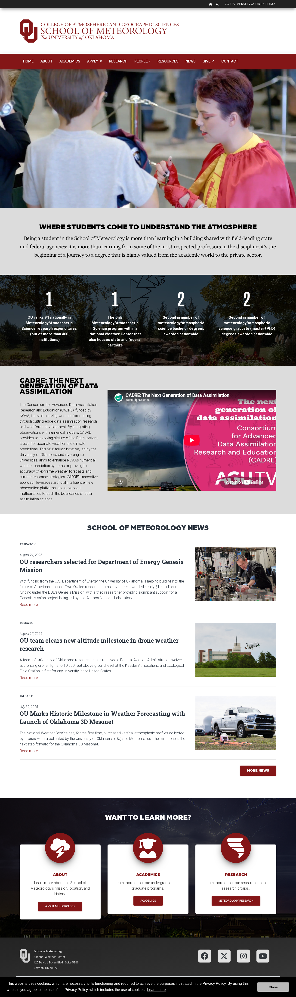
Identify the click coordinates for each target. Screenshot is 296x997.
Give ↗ (208, 61)
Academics (69, 61)
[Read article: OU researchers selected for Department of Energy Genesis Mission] (235, 574)
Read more (29, 604)
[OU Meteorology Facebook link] (204, 955)
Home (28, 61)
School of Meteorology (48, 951)
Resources (168, 61)
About (46, 61)
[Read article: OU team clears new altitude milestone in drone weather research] (235, 650)
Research (118, 61)
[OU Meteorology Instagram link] (243, 955)
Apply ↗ (94, 61)
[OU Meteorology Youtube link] (263, 955)
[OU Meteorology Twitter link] (224, 955)
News (190, 61)
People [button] (141, 61)
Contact (229, 61)
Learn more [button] (156, 990)
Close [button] (273, 987)
